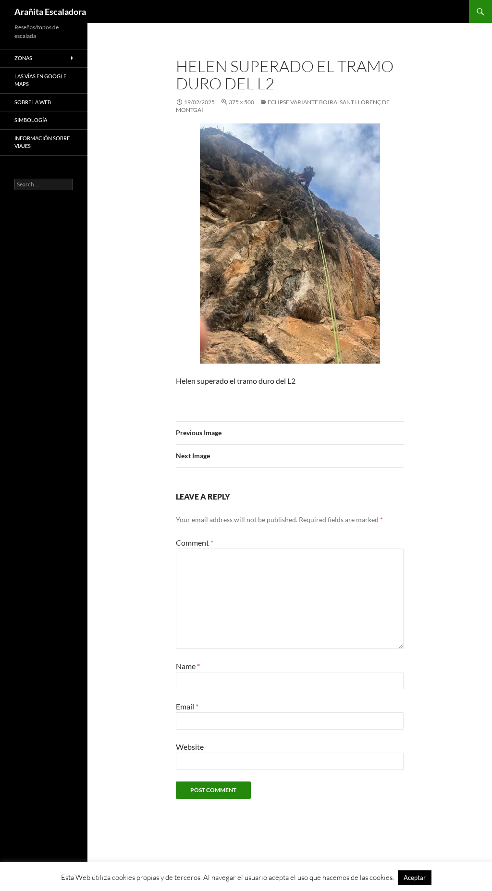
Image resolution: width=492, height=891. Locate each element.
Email (187, 706)
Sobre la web (32, 102)
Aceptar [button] (415, 877)
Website (190, 746)
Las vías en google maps (40, 80)
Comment (194, 542)
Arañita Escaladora (50, 11)
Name (188, 666)
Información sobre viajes (42, 142)
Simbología (30, 120)
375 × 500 (241, 102)
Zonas (23, 58)
